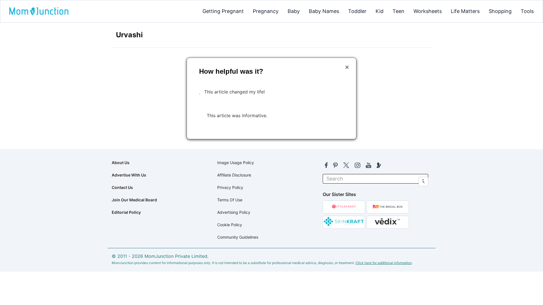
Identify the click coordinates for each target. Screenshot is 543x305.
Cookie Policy (229, 224)
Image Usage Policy (235, 162)
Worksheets (427, 11)
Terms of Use (229, 199)
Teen (398, 11)
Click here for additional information (383, 263)
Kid (379, 11)
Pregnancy (266, 11)
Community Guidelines (237, 237)
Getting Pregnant (223, 11)
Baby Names (324, 11)
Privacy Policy (230, 187)
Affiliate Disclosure (234, 175)
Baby (294, 11)
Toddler (357, 11)
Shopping (500, 11)
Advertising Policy (233, 212)
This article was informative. (237, 115)
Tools (527, 11)
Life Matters (465, 11)
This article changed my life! (234, 92)
